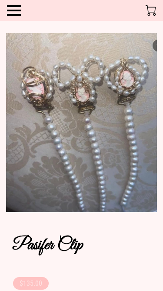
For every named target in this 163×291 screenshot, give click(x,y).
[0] (151, 10)
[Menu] (14, 10)
